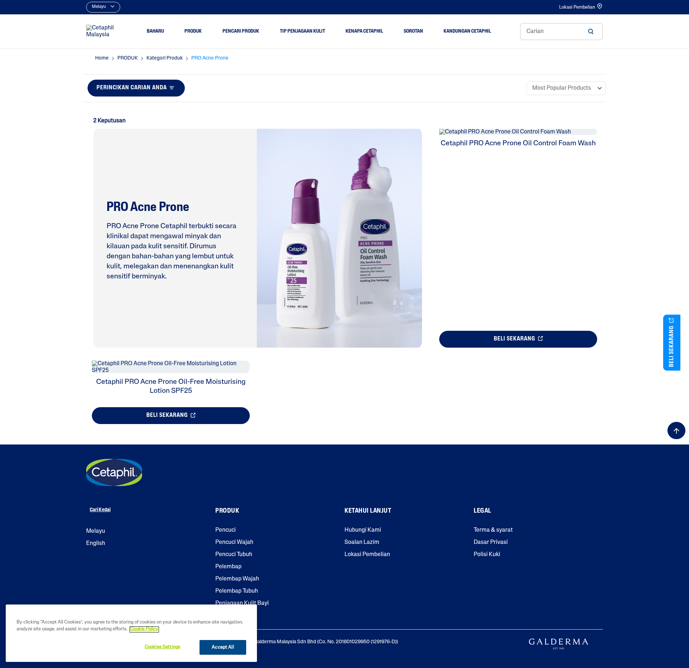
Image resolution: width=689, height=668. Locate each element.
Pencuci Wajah (234, 542)
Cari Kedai (100, 510)
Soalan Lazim (361, 542)
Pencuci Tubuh (233, 555)
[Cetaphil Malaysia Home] (102, 31)
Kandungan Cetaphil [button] (467, 31)
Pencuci (225, 530)
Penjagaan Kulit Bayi (242, 603)
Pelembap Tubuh (236, 591)
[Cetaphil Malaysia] (114, 472)
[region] (131, 633)
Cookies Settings (162, 647)
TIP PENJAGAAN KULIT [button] (302, 31)
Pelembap (228, 567)
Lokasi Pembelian (577, 7)
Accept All (223, 647)
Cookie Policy (144, 629)
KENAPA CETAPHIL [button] (364, 31)
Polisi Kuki (487, 555)
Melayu (95, 531)
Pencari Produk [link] (240, 31)
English (95, 543)
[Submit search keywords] (590, 31)
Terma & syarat (493, 530)
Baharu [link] (155, 31)
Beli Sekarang (515, 339)
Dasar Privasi (491, 542)
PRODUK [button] (193, 31)
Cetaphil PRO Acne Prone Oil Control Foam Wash (518, 143)
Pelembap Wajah (237, 579)
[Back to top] (676, 430)
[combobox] (561, 31)
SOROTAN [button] (413, 31)
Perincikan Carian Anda (132, 88)
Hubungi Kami (362, 530)
